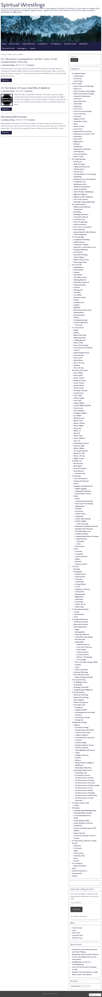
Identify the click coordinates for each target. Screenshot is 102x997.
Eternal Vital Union (80, 101)
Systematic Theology (80, 255)
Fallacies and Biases (81, 748)
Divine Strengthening (80, 222)
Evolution (77, 287)
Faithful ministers (79, 242)
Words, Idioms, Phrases (83, 494)
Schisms (76, 317)
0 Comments (30, 65)
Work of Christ (78, 156)
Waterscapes (79, 607)
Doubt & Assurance (80, 224)
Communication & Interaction (85, 737)
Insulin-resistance (83, 652)
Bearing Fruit (78, 161)
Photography (78, 571)
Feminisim (78, 509)
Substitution (83, 44)
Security (76, 861)
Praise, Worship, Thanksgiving (83, 192)
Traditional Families (81, 534)
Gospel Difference (28, 44)
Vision (77, 667)
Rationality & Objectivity (83, 768)
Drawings (77, 569)
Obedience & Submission (82, 187)
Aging (77, 629)
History (76, 483)
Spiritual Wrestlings (23, 5)
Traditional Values (81, 539)
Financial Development (81, 481)
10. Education (76, 476)
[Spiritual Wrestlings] (51, 29)
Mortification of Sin (80, 184)
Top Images (21, 48)
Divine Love (77, 89)
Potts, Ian (77, 441)
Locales (76, 805)
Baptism (76, 333)
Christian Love (78, 172)
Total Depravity (79, 151)
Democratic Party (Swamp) (84, 504)
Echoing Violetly (80, 584)
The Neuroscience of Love (84, 788)
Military (77, 559)
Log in (74, 930)
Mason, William (79, 426)
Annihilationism (79, 267)
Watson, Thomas (79, 456)
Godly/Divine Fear (79, 182)
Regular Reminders (80, 866)
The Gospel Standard (81, 451)
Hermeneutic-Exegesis (81, 244)
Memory (78, 760)
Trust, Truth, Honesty (81, 199)
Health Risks (79, 642)
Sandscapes (79, 599)
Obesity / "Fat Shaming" (85, 657)
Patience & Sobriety (80, 189)
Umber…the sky (80, 604)
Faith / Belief (78, 104)
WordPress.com (77, 938)
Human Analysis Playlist (81, 820)
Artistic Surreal (80, 577)
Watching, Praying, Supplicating (84, 202)
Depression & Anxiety (81, 624)
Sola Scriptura (78, 252)
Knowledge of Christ (80, 121)
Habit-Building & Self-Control (85, 750)
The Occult (78, 325)
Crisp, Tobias (78, 395)
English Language (81, 489)
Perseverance (78, 129)
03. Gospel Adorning (78, 159)
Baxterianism (78, 275)
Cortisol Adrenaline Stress (82, 815)
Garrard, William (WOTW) (82, 405)
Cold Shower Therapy (81, 622)
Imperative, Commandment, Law (85, 247)
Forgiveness (78, 106)
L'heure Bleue (79, 592)
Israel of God (78, 358)
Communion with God (81, 217)
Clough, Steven (79, 393)
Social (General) (79, 614)
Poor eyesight (81, 659)
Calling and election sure (82, 167)
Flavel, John (77, 400)
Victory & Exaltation (80, 154)
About (4, 44)
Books (74, 868)
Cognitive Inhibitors (81, 735)
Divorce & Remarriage (81, 345)
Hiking (76, 851)
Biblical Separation (80, 338)
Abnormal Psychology (81, 695)
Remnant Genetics (81, 564)
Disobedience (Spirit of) (81, 282)
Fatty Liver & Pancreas (84, 647)
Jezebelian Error (79, 302)
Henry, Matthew (79, 411)
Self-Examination (79, 229)
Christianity (80, 541)
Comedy (76, 612)
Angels (76, 330)
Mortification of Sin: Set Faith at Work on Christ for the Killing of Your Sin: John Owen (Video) (85, 957)
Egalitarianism (79, 506)
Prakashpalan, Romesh (81, 443)
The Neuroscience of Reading (85, 793)
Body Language (79, 700)
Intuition (78, 758)
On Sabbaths (55, 44)
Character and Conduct (83, 732)
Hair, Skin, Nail (80, 639)
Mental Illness (78, 360)
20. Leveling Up (77, 863)
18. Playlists (76, 808)
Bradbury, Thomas (80, 380)
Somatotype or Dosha (82, 717)
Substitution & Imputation (82, 149)
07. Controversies (78, 328)
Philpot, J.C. (77, 431)
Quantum (78, 561)
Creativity (78, 740)
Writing (74, 876)
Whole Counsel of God (81, 260)
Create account (77, 928)
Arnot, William (78, 373)
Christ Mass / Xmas (80, 277)
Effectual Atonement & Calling (84, 94)
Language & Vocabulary (83, 491)
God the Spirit (78, 81)
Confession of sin (79, 219)
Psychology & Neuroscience (83, 770)
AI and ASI (78, 551)
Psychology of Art (81, 773)
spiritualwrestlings (9, 65)
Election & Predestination (82, 96)
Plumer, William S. (80, 438)
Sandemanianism (79, 315)
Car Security (78, 848)
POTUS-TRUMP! (80, 521)
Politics (76, 496)
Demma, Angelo (79, 398)
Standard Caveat (70, 44)
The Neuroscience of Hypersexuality (87, 785)
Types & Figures (79, 257)
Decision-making (80, 742)
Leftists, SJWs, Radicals (83, 519)
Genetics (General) (81, 556)
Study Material (78, 471)
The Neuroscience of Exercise (85, 783)
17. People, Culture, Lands (80, 803)
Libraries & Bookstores (79, 871)
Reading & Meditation (81, 250)
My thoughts (78, 466)
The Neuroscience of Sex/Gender (86, 795)
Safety (76, 858)
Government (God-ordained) (83, 348)
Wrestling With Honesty (14, 117)
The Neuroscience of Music (84, 790)
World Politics (80, 546)
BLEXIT (77, 499)
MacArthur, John (79, 418)
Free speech (79, 511)
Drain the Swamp (82, 524)
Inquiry (77, 753)
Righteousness (78, 141)
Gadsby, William (79, 403)
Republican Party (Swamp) (84, 529)
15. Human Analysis (78, 692)
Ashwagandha (80, 632)
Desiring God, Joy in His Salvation (85, 179)
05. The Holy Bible (78, 237)
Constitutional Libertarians (84, 501)
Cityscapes (78, 579)
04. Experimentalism (79, 204)
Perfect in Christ (79, 126)
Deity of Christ (14, 44)
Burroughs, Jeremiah (80, 390)
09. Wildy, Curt (77, 461)
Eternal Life (77, 99)
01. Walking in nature (80, 682)
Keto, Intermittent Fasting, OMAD (86, 662)
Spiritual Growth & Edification (83, 197)
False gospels (78, 290)
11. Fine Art (75, 566)
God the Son (78, 78)
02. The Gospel (77, 84)
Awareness (77, 846)
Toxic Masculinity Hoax (83, 531)
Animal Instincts (80, 574)
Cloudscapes (79, 582)
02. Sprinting (78, 685)
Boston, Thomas (79, 378)
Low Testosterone (83, 654)
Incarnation (77, 116)
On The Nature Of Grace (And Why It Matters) (25, 88)
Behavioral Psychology (81, 697)
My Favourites (78, 463)
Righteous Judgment (80, 194)
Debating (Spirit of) (80, 280)
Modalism (77, 307)
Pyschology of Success (82, 775)
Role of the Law (79, 363)
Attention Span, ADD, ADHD (84, 730)
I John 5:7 (77, 350)
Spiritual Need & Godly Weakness (85, 232)
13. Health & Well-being (79, 619)
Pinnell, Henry (78, 436)
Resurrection (78, 139)
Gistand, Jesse (78, 408)
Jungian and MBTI (81, 710)
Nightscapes (79, 597)
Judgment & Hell (79, 119)
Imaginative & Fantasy (82, 589)
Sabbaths (77, 365)
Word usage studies (80, 262)
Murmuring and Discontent (82, 310)
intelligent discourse (82, 755)
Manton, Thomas (79, 423)
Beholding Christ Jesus (81, 214)
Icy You (77, 587)
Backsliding (77, 212)
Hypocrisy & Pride (80, 297)
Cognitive (77, 725)
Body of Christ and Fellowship (84, 86)
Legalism (77, 305)
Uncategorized (77, 873)
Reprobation (78, 136)
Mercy (76, 124)
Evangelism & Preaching (81, 239)
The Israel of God (8, 48)
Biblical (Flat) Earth (80, 335)
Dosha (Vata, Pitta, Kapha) (84, 637)
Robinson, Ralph (79, 446)
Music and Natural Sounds (84, 677)
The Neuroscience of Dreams (85, 780)
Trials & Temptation (80, 234)
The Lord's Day (79, 368)
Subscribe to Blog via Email (82, 889)
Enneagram (79, 707)
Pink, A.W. (77, 433)
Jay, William (77, 416)
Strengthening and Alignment (83, 690)
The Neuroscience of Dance (84, 778)
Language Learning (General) (83, 486)
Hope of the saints (80, 114)
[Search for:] (85, 56)
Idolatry (76, 300)
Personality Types (79, 705)
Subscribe (76, 909)
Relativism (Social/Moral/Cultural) (86, 526)
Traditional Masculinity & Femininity (87, 536)
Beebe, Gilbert (78, 375)
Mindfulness (79, 765)
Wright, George (79, 458)
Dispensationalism (80, 285)
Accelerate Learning (81, 727)
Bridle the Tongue (79, 164)
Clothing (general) (79, 340)
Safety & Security (79, 833)
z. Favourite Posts (79, 473)
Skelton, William (79, 448)
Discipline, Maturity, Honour (84, 745)
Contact (32, 48)
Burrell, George (79, 388)
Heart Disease (81, 649)
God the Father (79, 76)
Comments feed (77, 935)
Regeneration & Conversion (83, 131)
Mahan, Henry (78, 421)
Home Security (78, 853)
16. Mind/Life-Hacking (79, 722)
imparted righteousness (81, 353)
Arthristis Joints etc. (83, 644)
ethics (79, 544)
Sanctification (78, 146)
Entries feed (76, 933)
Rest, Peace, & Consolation (83, 227)
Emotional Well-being (81, 672)
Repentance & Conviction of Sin (84, 134)
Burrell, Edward (79, 385)
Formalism (77, 292)
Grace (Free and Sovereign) (82, 111)
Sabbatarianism (79, 312)
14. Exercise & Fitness (79, 680)
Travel (76, 617)
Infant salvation (79, 355)
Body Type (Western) (82, 634)
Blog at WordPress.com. (51, 993)
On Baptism (42, 44)
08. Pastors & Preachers (80, 370)
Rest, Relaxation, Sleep (81, 675)
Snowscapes (79, 602)
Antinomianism (78, 270)
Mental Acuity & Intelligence (84, 763)
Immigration (79, 516)
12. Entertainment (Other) (80, 609)
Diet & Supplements (80, 627)
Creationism (79, 554)
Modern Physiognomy (81, 702)
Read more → (6, 80)
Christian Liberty (79, 169)
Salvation (77, 144)
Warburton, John (79, 453)
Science (76, 549)
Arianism (76, 272)
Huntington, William (80, 413)
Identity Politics (80, 514)
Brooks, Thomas (79, 383)
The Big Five (79, 720)
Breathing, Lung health (81, 687)
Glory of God (78, 109)
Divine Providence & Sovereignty (84, 91)
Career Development (80, 478)
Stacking (78, 665)
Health (76, 818)
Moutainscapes (80, 594)
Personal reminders (80, 468)
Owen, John (77, 428)
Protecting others (79, 856)
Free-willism (78, 295)
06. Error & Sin (77, 265)
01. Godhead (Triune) (79, 73)
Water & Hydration (81, 670)
